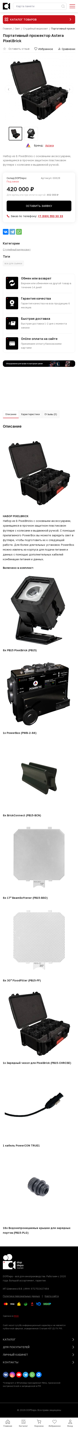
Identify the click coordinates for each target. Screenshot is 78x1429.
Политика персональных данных (21, 1296)
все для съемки (13, 263)
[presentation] (8, 89)
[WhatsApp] (19, 232)
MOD (16, 1316)
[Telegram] (12, 232)
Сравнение (69, 49)
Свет (17, 29)
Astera (49, 145)
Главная (7, 29)
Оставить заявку (39, 205)
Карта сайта (52, 1296)
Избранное (45, 49)
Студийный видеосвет (35, 29)
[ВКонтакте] (6, 232)
